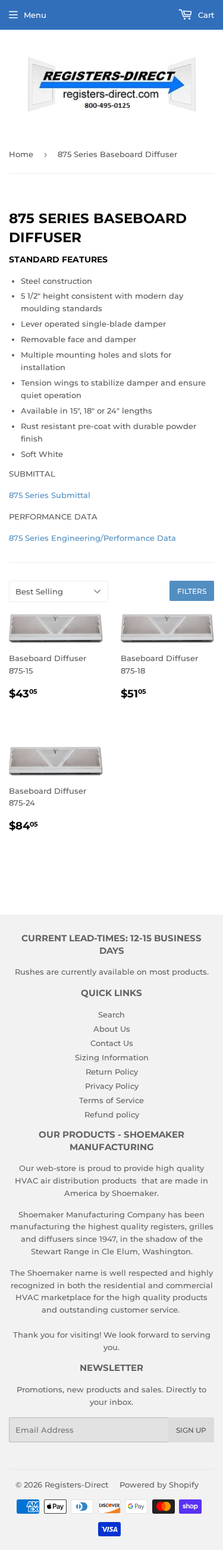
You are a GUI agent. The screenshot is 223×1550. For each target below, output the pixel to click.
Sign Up (191, 1430)
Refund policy (111, 1114)
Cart (205, 15)
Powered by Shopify (159, 1484)
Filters (191, 591)
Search (111, 1014)
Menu (35, 15)
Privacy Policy (112, 1086)
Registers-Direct (76, 1484)
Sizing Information (112, 1057)
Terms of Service (111, 1100)
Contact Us (111, 1043)
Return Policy (112, 1071)
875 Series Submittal (49, 495)
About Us (111, 1029)
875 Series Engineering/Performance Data (92, 538)
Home (21, 154)
